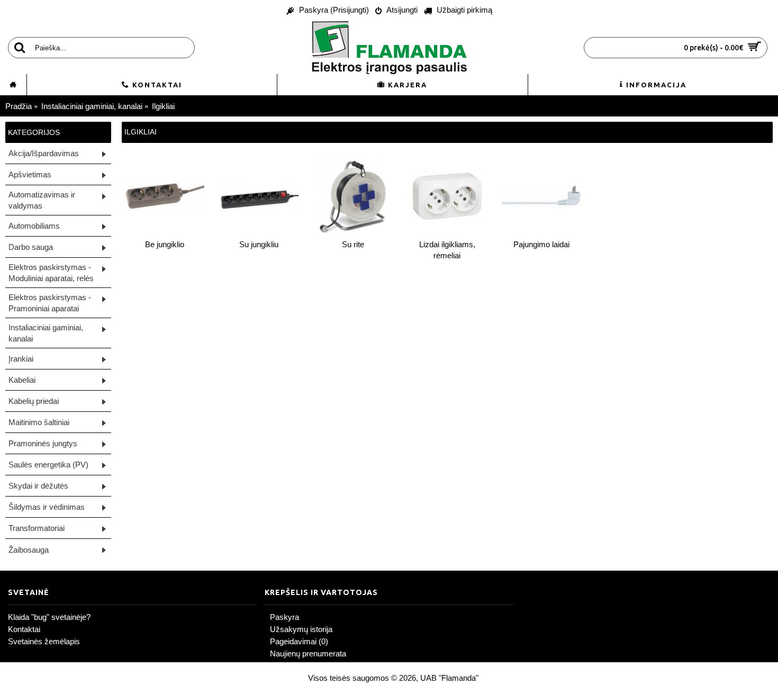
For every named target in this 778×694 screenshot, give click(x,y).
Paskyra (284, 616)
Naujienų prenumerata (308, 653)
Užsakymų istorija (301, 629)
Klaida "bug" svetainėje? (49, 616)
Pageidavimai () (299, 641)
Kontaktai (24, 629)
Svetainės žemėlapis (44, 641)
